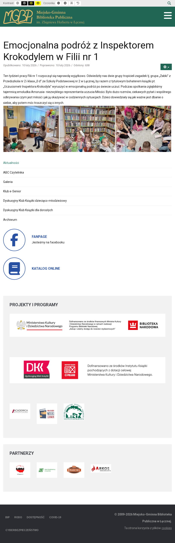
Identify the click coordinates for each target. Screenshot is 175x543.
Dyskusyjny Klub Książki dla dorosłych (28, 210)
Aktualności (11, 163)
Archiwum (10, 219)
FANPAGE (39, 237)
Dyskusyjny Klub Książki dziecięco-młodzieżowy (35, 200)
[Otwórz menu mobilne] (168, 15)
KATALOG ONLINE (46, 268)
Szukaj (169, 3)
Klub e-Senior (12, 191)
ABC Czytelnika (13, 172)
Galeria (8, 182)
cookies (167, 528)
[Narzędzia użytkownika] (166, 67)
